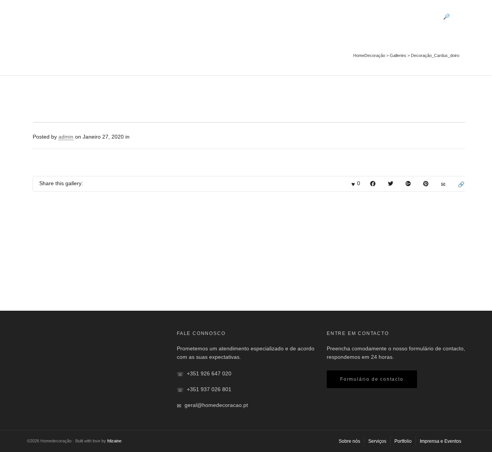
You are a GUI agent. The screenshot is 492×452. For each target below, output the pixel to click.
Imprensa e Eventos (413, 16)
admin (65, 137)
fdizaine (114, 441)
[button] (372, 379)
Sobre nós (308, 16)
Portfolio (370, 16)
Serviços (340, 16)
